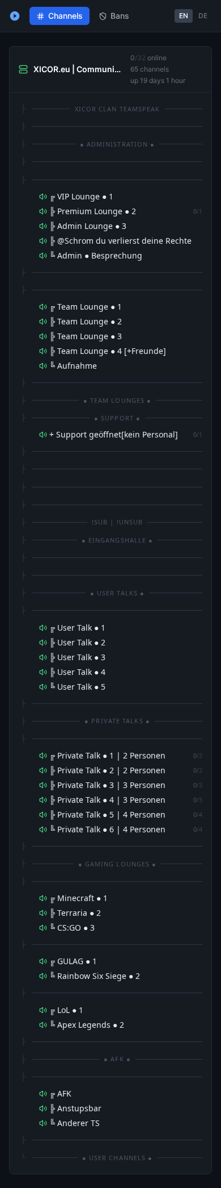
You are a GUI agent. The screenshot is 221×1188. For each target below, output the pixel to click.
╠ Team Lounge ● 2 (85, 321)
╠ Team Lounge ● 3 (85, 336)
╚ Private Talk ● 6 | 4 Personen (107, 829)
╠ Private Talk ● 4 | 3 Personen (107, 799)
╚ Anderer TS (74, 1123)
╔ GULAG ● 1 (73, 961)
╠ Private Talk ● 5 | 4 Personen (107, 814)
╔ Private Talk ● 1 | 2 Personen (107, 755)
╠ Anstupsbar (75, 1108)
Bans (119, 15)
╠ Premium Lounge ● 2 (92, 211)
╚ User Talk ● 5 (77, 686)
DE (202, 15)
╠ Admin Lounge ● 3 (87, 225)
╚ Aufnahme (73, 365)
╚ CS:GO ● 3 (72, 927)
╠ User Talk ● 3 (77, 657)
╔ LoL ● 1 (66, 1009)
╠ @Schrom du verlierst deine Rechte (120, 240)
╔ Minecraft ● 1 (78, 898)
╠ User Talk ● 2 (77, 642)
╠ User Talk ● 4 (77, 671)
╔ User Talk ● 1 (77, 627)
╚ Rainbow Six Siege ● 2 (94, 975)
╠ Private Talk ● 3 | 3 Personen (107, 785)
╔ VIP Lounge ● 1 (81, 196)
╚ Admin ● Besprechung (95, 255)
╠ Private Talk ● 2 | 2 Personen (107, 770)
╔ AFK (60, 1093)
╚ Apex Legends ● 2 (86, 1024)
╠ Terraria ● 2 (75, 912)
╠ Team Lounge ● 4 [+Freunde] (107, 350)
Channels (65, 15)
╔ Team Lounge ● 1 (85, 306)
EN (183, 15)
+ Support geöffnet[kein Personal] (113, 434)
